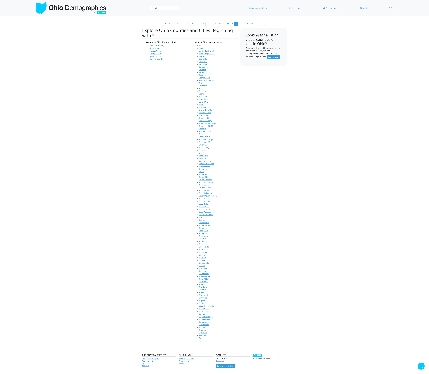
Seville (201, 104)
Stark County (155, 56)
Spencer (202, 220)
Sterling (202, 260)
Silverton (202, 158)
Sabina (202, 45)
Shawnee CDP (205, 118)
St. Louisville (204, 247)
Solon (201, 171)
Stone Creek (204, 273)
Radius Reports (295, 8)
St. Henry (203, 241)
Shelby (201, 134)
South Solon (204, 206)
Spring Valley (204, 225)
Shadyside (203, 107)
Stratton (202, 290)
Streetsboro (204, 292)
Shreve (202, 150)
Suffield (202, 303)
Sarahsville (203, 67)
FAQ (143, 363)
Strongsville (204, 295)
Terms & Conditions (186, 359)
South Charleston (206, 188)
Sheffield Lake (205, 131)
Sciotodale (203, 86)
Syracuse (202, 338)
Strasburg (203, 287)
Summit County (156, 59)
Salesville (202, 56)
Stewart (202, 265)
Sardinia (202, 69)
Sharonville (203, 115)
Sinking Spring (205, 161)
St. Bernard (203, 236)
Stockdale (203, 268)
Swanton (202, 330)
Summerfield (204, 319)
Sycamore (203, 333)
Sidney (201, 153)
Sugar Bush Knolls (206, 306)
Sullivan (202, 314)
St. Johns (202, 244)
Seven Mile (203, 102)
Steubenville (204, 263)
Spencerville (204, 222)
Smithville (203, 169)
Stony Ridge (204, 279)
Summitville (204, 324)
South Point (204, 198)
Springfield (203, 233)
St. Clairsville (204, 239)
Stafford (202, 257)
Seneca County (156, 51)
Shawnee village (205, 120)
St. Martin (203, 249)
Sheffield (202, 129)
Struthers (203, 298)
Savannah (203, 75)
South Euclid (204, 190)
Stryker (202, 300)
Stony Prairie (204, 276)
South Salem (204, 204)
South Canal (204, 185)
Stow (201, 284)
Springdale (203, 231)
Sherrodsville (204, 137)
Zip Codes (364, 8)
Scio (200, 83)
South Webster (205, 212)
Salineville (203, 59)
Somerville (203, 177)
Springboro (204, 228)
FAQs (391, 8)
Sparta (201, 217)
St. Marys (203, 252)
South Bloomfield (206, 182)
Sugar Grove (204, 308)
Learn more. (273, 57)
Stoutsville (203, 281)
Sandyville (203, 64)
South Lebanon (205, 193)
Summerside (204, 322)
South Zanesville (206, 214)
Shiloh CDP (203, 145)
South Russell (204, 201)
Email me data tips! (225, 366)
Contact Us (220, 361)
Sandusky (203, 61)
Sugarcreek (204, 311)
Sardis (201, 72)
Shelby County (156, 53)
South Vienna (204, 209)
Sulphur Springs (205, 316)
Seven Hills (203, 99)
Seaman (202, 91)
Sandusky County (157, 45)
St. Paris (202, 255)
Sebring (202, 94)
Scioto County (155, 48)
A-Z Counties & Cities (331, 8)
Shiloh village (204, 147)
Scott (201, 88)
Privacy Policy (184, 361)
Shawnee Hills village (207, 123)
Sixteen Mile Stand (206, 163)
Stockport (203, 271)
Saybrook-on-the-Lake (208, 80)
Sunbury (202, 327)
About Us (145, 366)
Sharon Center (205, 112)
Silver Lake (203, 155)
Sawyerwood (204, 77)
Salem (201, 48)
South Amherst (205, 179)
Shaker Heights (205, 110)
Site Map (182, 363)
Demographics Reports (259, 8)
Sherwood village (206, 139)
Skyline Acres (204, 166)
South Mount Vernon (208, 196)
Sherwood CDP (205, 142)
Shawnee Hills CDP (207, 126)
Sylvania (202, 335)
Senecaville (203, 96)
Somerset (203, 174)
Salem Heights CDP (207, 51)
